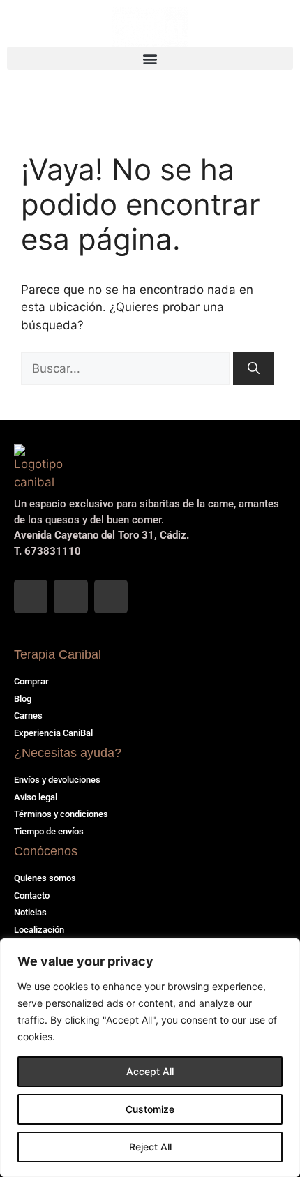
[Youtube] (111, 596)
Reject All (150, 1147)
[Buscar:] (127, 368)
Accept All (150, 1071)
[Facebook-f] (30, 596)
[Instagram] (70, 596)
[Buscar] (253, 369)
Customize (150, 1109)
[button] (150, 58)
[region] (150, 1057)
